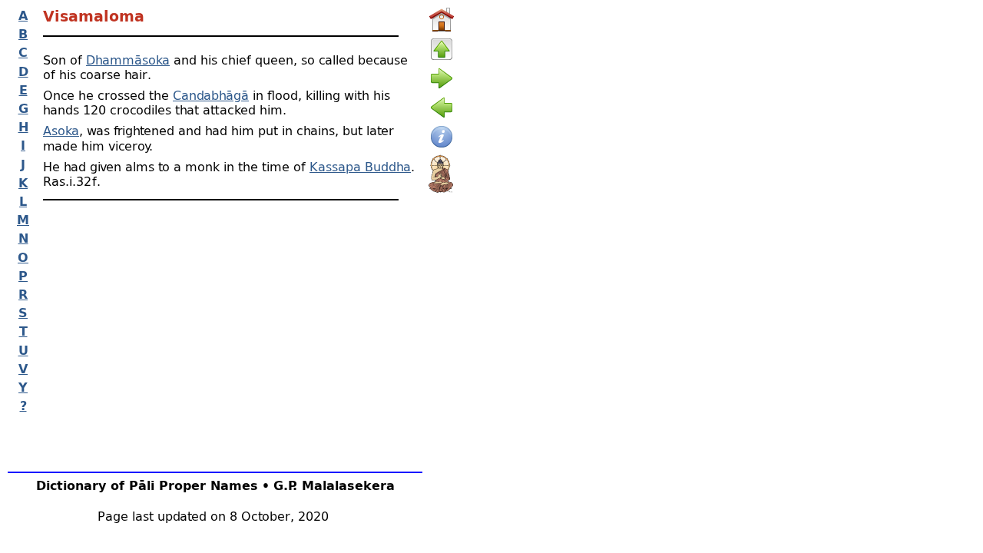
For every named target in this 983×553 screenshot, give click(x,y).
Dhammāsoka (128, 59)
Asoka (61, 130)
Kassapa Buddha (360, 166)
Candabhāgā (211, 95)
